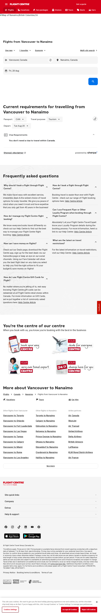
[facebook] (6, 527)
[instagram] (12, 527)
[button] (50, 465)
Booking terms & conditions (28, 573)
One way (8, 50)
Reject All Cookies (89, 610)
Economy (39, 50)
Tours (70, 10)
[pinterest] (39, 527)
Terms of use (46, 573)
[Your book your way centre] (26, 345)
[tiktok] (19, 527)
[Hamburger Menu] (6, 4)
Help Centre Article (20, 235)
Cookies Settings (10, 610)
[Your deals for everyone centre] (74, 345)
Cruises (58, 10)
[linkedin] (25, 527)
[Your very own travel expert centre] (26, 367)
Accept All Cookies (69, 610)
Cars (94, 10)
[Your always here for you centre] (74, 367)
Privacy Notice (9, 573)
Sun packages (42, 10)
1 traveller (23, 50)
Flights (11, 10)
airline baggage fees (58, 564)
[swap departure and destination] (50, 60)
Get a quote (81, 4)
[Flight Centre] (19, 4)
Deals (82, 10)
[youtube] (32, 527)
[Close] (97, 602)
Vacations (25, 10)
